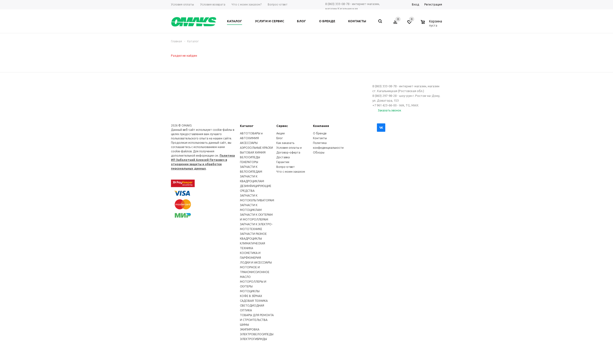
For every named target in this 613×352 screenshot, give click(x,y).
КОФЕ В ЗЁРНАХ (251, 295)
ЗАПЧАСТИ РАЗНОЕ (253, 233)
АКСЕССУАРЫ (249, 142)
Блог (279, 138)
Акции (280, 133)
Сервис (282, 125)
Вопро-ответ (285, 166)
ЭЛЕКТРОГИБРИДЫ (253, 339)
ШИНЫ (244, 324)
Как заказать (285, 142)
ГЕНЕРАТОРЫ (249, 162)
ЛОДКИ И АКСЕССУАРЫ (256, 262)
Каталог (247, 125)
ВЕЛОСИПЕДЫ (250, 157)
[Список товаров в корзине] (432, 24)
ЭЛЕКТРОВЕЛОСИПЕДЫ (256, 334)
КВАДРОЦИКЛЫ (251, 238)
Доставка (283, 157)
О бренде (320, 133)
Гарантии (282, 162)
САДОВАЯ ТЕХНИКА (254, 300)
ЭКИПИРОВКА (249, 329)
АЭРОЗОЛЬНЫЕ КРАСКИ (256, 147)
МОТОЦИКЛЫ (250, 291)
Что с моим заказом (290, 171)
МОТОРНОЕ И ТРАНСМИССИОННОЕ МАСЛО (254, 272)
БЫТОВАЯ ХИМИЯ (253, 152)
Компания (321, 125)
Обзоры (318, 152)
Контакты (320, 138)
